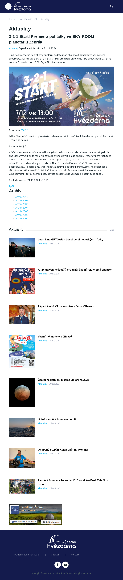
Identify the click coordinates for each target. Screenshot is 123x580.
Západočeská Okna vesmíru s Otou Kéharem (66, 306)
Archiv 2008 (21, 203)
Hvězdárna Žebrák (28, 19)
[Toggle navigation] (8, 6)
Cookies (55, 554)
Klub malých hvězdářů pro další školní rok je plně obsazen (75, 269)
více (112, 230)
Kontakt (75, 554)
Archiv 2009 (21, 200)
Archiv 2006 (21, 211)
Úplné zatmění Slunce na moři (57, 419)
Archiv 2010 (21, 196)
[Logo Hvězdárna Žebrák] (22, 6)
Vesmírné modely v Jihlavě (55, 336)
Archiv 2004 (21, 218)
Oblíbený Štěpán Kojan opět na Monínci (63, 449)
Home (12, 19)
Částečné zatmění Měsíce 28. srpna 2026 (63, 379)
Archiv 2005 (21, 214)
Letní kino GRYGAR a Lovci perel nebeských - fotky (70, 239)
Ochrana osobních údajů (27, 554)
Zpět (11, 186)
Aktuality (45, 19)
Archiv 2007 (21, 207)
